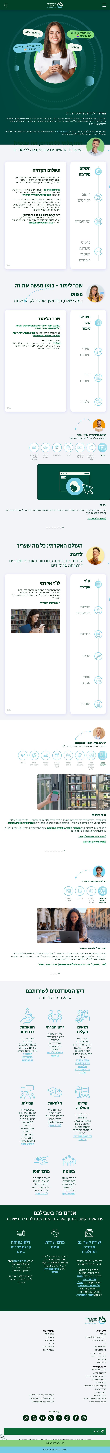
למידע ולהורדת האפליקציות (92, 836)
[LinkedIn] (59, 1421)
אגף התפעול (101, 1363)
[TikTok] (67, 1421)
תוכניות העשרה (48, 1347)
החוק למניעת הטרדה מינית (96, 1376)
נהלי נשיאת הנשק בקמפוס (21, 823)
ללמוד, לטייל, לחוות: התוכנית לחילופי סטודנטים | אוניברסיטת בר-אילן (72, 964)
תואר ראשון (49, 1334)
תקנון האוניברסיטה (99, 1379)
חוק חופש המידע (100, 1373)
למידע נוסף (55, 1125)
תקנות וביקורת (99, 1367)
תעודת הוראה (48, 1350)
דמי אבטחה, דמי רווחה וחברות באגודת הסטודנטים (36, 334)
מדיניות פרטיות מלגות (97, 1402)
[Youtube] (34, 1421)
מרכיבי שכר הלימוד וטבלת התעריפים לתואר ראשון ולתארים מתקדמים (38, 327)
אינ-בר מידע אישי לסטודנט (95, 1337)
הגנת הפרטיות (100, 1392)
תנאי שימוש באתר (99, 1395)
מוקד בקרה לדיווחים (98, 1356)
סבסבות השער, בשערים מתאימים (64, 828)
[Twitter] (51, 1421)
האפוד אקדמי (62, 132)
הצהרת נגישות (100, 1389)
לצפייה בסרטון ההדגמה (94, 842)
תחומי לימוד (48, 1331)
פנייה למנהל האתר (99, 1340)
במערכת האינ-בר (51, 190)
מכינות (51, 1343)
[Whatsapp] (26, 1421)
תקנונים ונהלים (100, 1383)
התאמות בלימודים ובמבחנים (27, 1057)
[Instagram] (84, 1421)
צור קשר (103, 1334)
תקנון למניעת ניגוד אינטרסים (95, 1386)
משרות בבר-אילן (100, 1347)
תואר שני (50, 1337)
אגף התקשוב (101, 1360)
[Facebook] (76, 1421)
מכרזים (103, 1343)
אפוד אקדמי (82, 1060)
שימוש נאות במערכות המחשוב (94, 1399)
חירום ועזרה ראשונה (98, 1353)
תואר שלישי (49, 1340)
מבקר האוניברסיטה (99, 1370)
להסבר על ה (96, 519)
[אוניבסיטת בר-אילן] (55, 5)
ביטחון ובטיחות (100, 1350)
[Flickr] (42, 1421)
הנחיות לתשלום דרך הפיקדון (37, 195)
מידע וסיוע (101, 1331)
